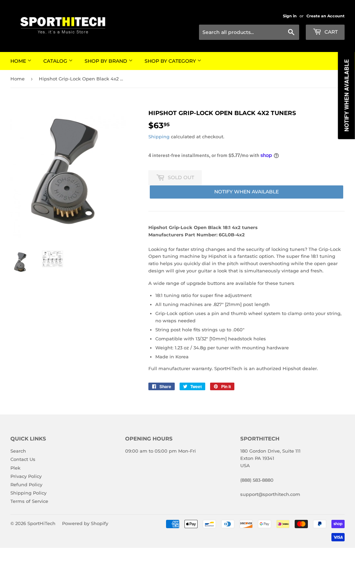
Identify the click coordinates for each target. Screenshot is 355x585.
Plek (15, 468)
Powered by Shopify (85, 523)
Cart (330, 32)
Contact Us (22, 459)
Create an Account (325, 16)
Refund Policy (26, 484)
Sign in (290, 16)
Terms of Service (29, 501)
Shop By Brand (107, 61)
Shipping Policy (28, 493)
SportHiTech (41, 523)
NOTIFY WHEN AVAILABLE (246, 192)
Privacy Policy (26, 476)
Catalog (56, 61)
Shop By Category (171, 61)
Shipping (159, 136)
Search (18, 451)
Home (18, 61)
